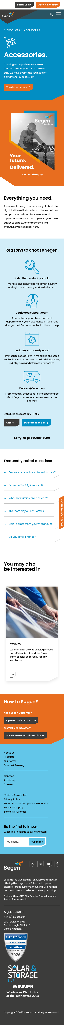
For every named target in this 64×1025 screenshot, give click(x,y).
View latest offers (16, 87)
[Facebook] (57, 864)
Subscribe (37, 841)
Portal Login (24, 4)
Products (13, 30)
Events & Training (14, 765)
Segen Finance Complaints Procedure (26, 803)
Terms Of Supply (13, 807)
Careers (8, 784)
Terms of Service (12, 899)
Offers (10, 422)
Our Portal (10, 761)
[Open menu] (58, 14)
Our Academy (30, 174)
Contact (9, 776)
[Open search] (51, 14)
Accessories (32, 30)
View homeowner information (23, 735)
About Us (9, 752)
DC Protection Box (34, 422)
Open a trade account (19, 720)
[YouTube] (49, 864)
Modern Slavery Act (15, 795)
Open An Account (48, 4)
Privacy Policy (12, 799)
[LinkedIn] (32, 864)
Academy (9, 780)
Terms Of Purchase (15, 811)
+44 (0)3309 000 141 (15, 917)
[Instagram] (40, 864)
